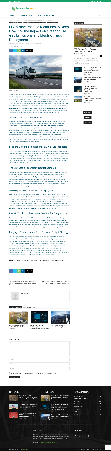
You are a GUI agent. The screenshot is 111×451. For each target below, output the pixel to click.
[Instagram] (92, 1)
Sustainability (17, 20)
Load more (87, 106)
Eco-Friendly (17, 260)
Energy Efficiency (33, 260)
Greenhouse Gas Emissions (58, 260)
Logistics (25, 22)
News (12, 15)
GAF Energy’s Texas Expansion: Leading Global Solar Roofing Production (17, 327)
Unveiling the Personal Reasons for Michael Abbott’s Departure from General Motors (28, 406)
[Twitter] (94, 1)
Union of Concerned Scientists (45, 199)
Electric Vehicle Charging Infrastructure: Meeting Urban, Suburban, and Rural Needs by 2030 (56, 282)
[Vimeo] (97, 1)
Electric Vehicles (42, 15)
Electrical (20, 22)
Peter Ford (13, 46)
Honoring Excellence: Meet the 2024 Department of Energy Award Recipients (27, 414)
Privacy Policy (25, 449)
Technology (38, 22)
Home (10, 20)
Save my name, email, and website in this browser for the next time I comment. (33, 373)
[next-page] (13, 332)
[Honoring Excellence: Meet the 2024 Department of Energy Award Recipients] (13, 415)
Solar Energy (20, 15)
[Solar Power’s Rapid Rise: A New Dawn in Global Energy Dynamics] (60, 317)
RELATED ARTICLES (15, 307)
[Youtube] (100, 1)
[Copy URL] (31, 50)
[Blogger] (75, 436)
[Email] (27, 50)
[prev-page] (10, 332)
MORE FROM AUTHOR (29, 307)
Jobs (53, 15)
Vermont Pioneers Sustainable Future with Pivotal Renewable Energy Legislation (92, 98)
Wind (31, 15)
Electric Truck (25, 260)
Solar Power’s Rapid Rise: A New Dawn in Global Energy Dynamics (93, 79)
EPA (40, 260)
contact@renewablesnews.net (49, 442)
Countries (44, 22)
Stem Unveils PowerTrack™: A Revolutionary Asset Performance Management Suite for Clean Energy (39, 327)
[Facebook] (89, 1)
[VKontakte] (92, 436)
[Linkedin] (23, 50)
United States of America (52, 22)
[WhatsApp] (19, 50)
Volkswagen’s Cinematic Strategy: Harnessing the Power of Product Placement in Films (28, 397)
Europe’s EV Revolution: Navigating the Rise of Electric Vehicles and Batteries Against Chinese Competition (22, 283)
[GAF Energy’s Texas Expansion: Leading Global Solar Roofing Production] (18, 317)
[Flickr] (84, 436)
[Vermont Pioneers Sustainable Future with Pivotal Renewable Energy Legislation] (78, 99)
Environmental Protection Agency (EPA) (24, 94)
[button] (100, 15)
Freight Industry (46, 260)
